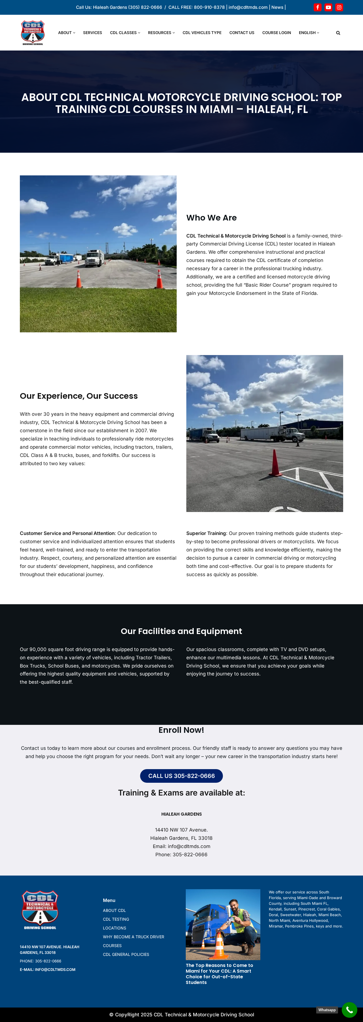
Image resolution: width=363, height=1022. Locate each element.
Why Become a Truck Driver (133, 936)
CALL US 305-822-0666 (181, 776)
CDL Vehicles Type (202, 32)
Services (92, 32)
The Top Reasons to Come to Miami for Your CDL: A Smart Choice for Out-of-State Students (219, 974)
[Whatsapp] (349, 1010)
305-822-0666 (190, 854)
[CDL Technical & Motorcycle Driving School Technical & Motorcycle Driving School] (34, 32)
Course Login (276, 32)
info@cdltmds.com (248, 7)
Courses (112, 945)
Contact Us (241, 32)
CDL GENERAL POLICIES (126, 954)
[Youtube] (328, 7)
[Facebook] (318, 7)
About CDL (114, 910)
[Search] (338, 33)
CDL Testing (116, 919)
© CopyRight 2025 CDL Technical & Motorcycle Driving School (181, 1014)
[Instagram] (339, 7)
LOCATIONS (114, 928)
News (277, 7)
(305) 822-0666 (145, 7)
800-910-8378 (209, 7)
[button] (74, 33)
